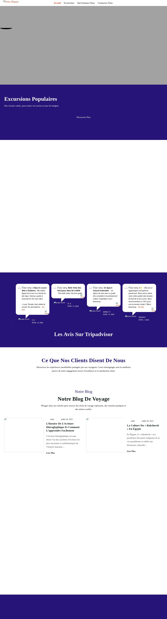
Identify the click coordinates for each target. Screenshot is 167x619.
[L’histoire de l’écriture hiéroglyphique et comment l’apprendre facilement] (24, 436)
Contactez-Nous (105, 3)
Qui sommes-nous (86, 3)
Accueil (57, 3)
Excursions (69, 3)
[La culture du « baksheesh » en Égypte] (105, 436)
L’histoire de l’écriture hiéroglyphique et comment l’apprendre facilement (62, 427)
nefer (52, 419)
